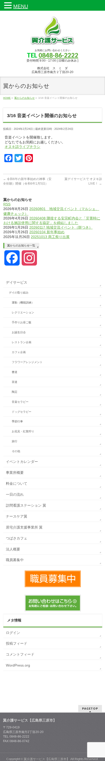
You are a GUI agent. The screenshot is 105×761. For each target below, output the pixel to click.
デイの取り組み (19, 292)
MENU (20, 6)
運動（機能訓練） (23, 302)
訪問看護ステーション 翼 (26, 505)
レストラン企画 (21, 342)
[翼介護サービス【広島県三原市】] (52, 40)
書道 (14, 371)
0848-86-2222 (58, 55)
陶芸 (14, 391)
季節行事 (17, 421)
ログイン (13, 633)
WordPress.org (18, 665)
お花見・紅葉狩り (23, 431)
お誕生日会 (19, 332)
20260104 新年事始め (46, 232)
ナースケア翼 (16, 516)
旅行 (14, 441)
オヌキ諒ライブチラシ (22, 147)
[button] (8, 5)
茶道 (14, 381)
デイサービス (16, 282)
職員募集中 (15, 560)
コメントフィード (20, 654)
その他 (16, 451)
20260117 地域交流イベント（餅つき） (61, 227)
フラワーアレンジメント (27, 362)
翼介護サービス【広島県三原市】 (47, 759)
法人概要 (13, 549)
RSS (6, 204)
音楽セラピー (20, 401)
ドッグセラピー (21, 411)
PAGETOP (90, 708)
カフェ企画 (19, 352)
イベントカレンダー (22, 462)
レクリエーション (23, 312)
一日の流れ (15, 494)
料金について (16, 483)
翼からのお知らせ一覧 (21, 245)
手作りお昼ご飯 (21, 322)
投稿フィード (16, 643)
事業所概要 (15, 473)
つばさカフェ (16, 538)
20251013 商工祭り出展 (50, 237)
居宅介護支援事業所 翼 (24, 527)
